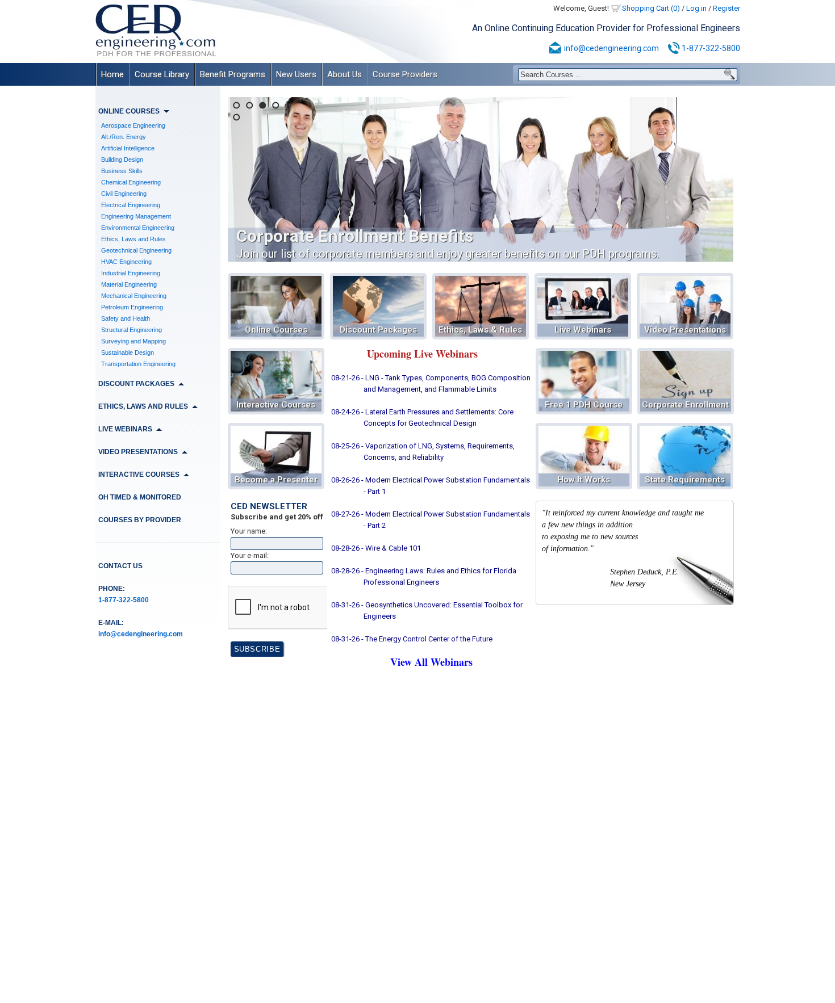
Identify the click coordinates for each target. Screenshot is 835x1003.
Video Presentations (685, 330)
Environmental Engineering (137, 227)
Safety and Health (125, 318)
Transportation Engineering (138, 363)
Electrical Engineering (130, 205)
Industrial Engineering (130, 273)
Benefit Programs (232, 74)
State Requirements (685, 480)
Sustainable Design (127, 352)
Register (726, 8)
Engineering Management (136, 216)
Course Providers (405, 74)
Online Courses (276, 330)
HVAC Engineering (126, 261)
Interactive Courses (275, 405)
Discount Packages (378, 330)
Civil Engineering (124, 193)
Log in (696, 8)
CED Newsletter (269, 506)
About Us (344, 74)
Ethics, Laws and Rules (133, 239)
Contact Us (120, 566)
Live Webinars (582, 330)
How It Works (583, 480)
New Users (296, 74)
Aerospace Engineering (133, 125)
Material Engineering (129, 284)
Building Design (122, 159)
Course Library (162, 74)
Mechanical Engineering (133, 295)
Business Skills (122, 170)
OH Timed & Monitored (139, 497)
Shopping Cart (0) (651, 8)
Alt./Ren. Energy (123, 136)
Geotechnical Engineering (136, 250)
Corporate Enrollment (685, 405)
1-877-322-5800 (711, 48)
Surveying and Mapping (133, 341)
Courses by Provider (139, 520)
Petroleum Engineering (132, 307)
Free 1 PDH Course (584, 405)
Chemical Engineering (131, 182)
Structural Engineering (131, 329)
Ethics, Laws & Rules (480, 330)
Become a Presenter (276, 480)
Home (112, 74)
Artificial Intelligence (128, 148)
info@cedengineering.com (611, 48)
